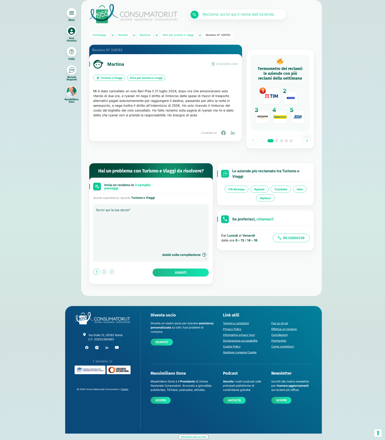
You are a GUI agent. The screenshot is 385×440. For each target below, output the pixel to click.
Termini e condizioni (236, 323)
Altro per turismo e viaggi (146, 77)
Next (307, 140)
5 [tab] (291, 140)
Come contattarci (282, 346)
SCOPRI (160, 400)
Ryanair (259, 189)
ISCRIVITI (161, 342)
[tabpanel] (280, 93)
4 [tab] (286, 140)
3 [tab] (281, 140)
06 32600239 (293, 238)
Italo (300, 189)
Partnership (278, 340)
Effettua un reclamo (284, 329)
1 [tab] (270, 140)
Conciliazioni (279, 335)
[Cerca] (194, 15)
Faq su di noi (279, 323)
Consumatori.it (133, 13)
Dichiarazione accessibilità (240, 340)
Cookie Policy (232, 346)
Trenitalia (280, 189)
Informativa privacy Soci (239, 335)
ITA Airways (236, 189)
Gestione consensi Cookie (239, 352)
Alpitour (265, 198)
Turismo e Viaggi (112, 77)
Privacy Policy (232, 329)
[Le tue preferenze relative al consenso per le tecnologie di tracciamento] (378, 433)
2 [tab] (276, 140)
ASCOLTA (234, 400)
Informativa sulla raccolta (193, 437)
